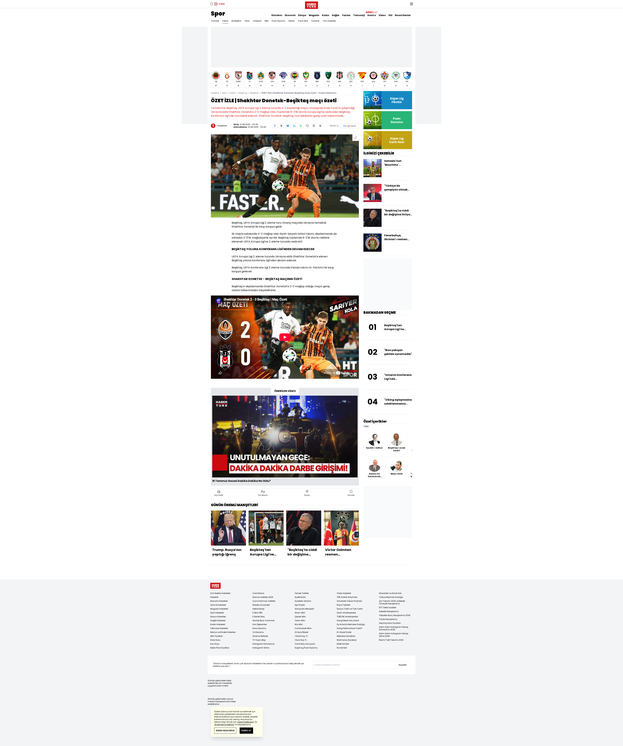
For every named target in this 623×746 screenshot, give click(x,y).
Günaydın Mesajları (304, 608)
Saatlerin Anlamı (303, 601)
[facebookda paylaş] (274, 125)
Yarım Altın (300, 620)
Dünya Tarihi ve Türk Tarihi (350, 608)
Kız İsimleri (342, 647)
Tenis (247, 20)
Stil (390, 15)
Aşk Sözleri (300, 605)
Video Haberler (344, 593)
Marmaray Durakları (347, 640)
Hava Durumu (259, 628)
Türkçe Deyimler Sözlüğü (391, 597)
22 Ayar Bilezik (301, 632)
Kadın (325, 15)
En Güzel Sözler (344, 632)
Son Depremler (259, 624)
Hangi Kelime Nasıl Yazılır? (349, 628)
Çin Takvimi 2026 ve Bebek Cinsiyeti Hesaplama (392, 602)
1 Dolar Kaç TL (301, 636)
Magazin (314, 15)
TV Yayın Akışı (259, 640)
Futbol (225, 20)
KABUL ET (246, 730)
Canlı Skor (303, 20)
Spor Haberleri (217, 612)
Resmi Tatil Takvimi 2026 (391, 640)
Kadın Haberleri (217, 624)
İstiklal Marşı (258, 608)
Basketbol (236, 20)
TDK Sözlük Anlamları (347, 597)
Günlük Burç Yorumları (263, 620)
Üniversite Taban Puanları (349, 601)
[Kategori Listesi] (411, 4)
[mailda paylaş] (307, 125)
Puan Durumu (278, 20)
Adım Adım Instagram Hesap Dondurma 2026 (393, 628)
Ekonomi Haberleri (219, 601)
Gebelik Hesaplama (388, 611)
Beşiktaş (254, 93)
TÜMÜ (366, 426)
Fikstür (291, 20)
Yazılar (346, 15)
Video (382, 15)
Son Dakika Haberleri (220, 593)
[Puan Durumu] (387, 120)
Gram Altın (300, 612)
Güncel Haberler (218, 605)
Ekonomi (290, 15)
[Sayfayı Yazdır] (313, 125)
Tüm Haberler (329, 20)
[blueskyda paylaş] (287, 125)
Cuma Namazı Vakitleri (263, 601)
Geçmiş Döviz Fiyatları (390, 623)
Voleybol (257, 20)
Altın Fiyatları (216, 636)
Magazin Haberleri (219, 608)
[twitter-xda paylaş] (281, 125)
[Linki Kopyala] (320, 125)
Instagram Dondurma (263, 643)
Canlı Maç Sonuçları (305, 643)
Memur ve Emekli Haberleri (223, 632)
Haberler (215, 93)
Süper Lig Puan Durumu (306, 647)
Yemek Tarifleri (302, 593)
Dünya (302, 15)
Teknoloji (359, 15)
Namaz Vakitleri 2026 (262, 597)
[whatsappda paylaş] (300, 125)
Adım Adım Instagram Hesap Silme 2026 (393, 634)
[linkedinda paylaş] (294, 125)
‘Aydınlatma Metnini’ (224, 724)
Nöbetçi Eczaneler (261, 605)
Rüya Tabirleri (343, 605)
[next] (357, 534)
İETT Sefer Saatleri (387, 607)
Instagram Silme (260, 647)
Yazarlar (315, 20)
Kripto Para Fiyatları (219, 647)
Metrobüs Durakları (346, 636)
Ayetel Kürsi (300, 597)
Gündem (276, 15)
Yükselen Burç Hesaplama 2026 (394, 615)
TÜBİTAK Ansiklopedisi (347, 616)
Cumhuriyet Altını (303, 628)
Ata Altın (299, 624)
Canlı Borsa (258, 593)
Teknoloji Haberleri (219, 628)
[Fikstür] (387, 100)
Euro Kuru (214, 643)
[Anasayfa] (215, 586)
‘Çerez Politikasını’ (245, 722)
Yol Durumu (258, 632)
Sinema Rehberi (260, 636)
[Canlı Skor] (387, 140)
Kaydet (403, 664)
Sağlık (335, 15)
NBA (267, 20)
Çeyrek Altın (300, 616)
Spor (218, 13)
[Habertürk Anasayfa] (311, 4)
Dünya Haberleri (218, 616)
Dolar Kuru (215, 640)
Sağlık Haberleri (218, 620)
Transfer (215, 20)
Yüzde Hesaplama (388, 619)
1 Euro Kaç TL (301, 640)
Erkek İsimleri (343, 643)
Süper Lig (242, 93)
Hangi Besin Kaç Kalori (348, 620)
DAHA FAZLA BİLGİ (225, 730)
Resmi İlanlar (403, 15)
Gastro (371, 15)
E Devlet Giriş (258, 616)
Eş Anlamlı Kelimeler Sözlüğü (351, 624)
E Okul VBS (257, 612)
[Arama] (211, 4)
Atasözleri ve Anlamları (390, 593)
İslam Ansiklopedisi (346, 612)
